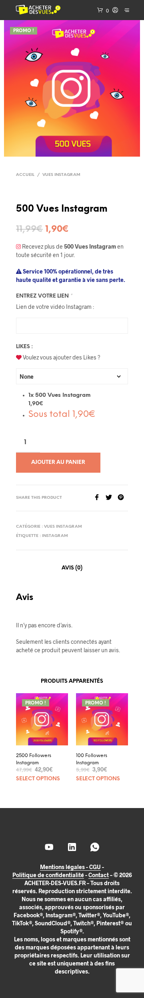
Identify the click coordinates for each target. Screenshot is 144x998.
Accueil (25, 175)
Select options (38, 779)
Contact (98, 875)
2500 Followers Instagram (33, 759)
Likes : (24, 346)
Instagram (55, 536)
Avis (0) (72, 568)
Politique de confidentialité (48, 875)
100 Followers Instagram (91, 759)
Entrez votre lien (44, 296)
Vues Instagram (61, 175)
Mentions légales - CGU (70, 867)
